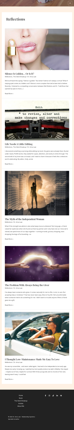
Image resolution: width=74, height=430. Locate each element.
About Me (20, 406)
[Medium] (61, 395)
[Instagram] (49, 395)
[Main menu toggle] (70, 3)
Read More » (9, 93)
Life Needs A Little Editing (19, 144)
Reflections (8, 77)
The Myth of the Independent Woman (24, 219)
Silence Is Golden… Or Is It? (19, 73)
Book (21, 398)
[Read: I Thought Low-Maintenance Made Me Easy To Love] (37, 334)
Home (21, 395)
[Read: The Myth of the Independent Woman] (37, 193)
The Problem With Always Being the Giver (27, 285)
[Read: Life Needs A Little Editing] (37, 120)
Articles (20, 403)
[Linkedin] (57, 395)
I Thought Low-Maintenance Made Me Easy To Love (32, 359)
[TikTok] (53, 395)
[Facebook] (45, 395)
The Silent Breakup (19, 77)
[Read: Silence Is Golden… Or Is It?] (37, 49)
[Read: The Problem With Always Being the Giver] (37, 264)
